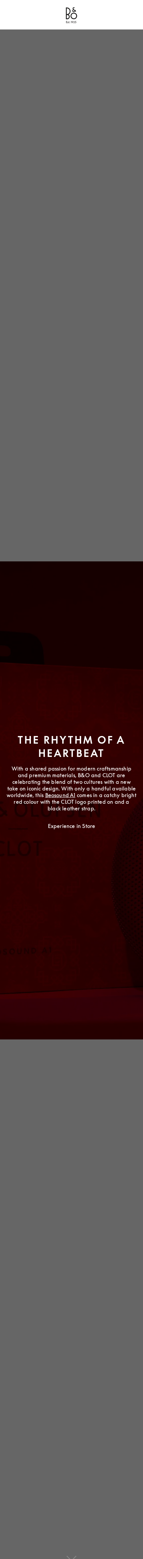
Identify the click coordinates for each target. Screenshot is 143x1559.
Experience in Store (71, 826)
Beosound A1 (60, 795)
